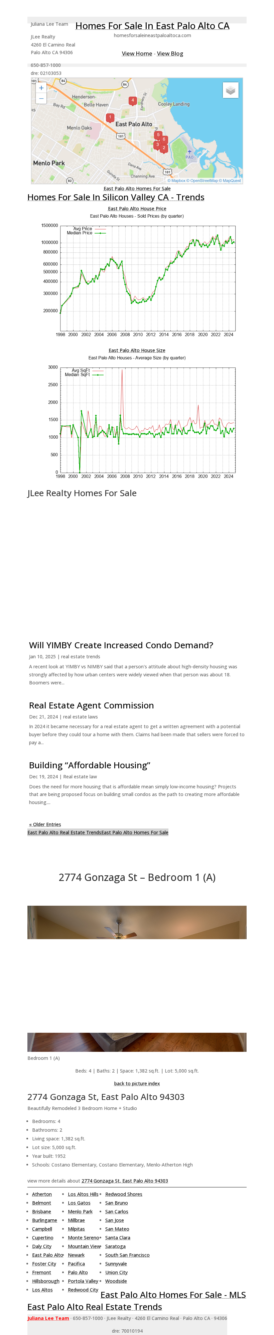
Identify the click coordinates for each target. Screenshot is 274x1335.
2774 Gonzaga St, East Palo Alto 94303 (125, 1181)
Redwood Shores (123, 1194)
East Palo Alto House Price (137, 208)
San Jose (114, 1220)
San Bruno (116, 1203)
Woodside (116, 1281)
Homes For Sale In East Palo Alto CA (152, 25)
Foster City (44, 1263)
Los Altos (42, 1290)
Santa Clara (117, 1237)
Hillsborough (45, 1281)
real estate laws (80, 716)
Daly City (41, 1246)
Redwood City (83, 1290)
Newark (76, 1255)
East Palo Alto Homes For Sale (137, 188)
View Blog (170, 53)
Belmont (41, 1203)
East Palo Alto (47, 1255)
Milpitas (76, 1229)
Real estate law (80, 776)
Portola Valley (83, 1281)
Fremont (41, 1272)
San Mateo (117, 1229)
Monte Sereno (83, 1237)
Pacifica (76, 1263)
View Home (137, 53)
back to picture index (137, 1083)
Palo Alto (78, 1272)
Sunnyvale (116, 1263)
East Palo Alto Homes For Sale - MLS (173, 1295)
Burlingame (44, 1220)
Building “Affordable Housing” (89, 765)
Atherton (42, 1194)
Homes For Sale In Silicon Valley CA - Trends (115, 197)
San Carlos (116, 1211)
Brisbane (41, 1211)
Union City (116, 1272)
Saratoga (115, 1246)
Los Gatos (79, 1203)
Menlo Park (80, 1211)
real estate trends (80, 656)
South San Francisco (127, 1255)
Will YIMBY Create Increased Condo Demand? (121, 645)
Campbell (42, 1229)
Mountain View (84, 1246)
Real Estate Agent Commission (91, 705)
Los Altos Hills (83, 1194)
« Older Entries (45, 824)
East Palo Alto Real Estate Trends (64, 832)
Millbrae (76, 1220)
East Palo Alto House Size (137, 350)
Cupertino (42, 1237)
